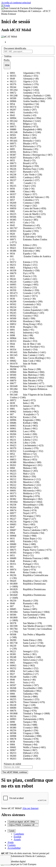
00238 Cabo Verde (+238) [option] (26, 174)
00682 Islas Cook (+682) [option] (25, 360)
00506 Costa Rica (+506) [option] (25, 217)
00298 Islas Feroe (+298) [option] (25, 369)
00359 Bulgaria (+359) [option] (24, 166)
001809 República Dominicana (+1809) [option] (28, 585)
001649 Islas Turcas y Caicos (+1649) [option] (31, 386)
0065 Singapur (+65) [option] (24, 662)
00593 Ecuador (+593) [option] (24, 231)
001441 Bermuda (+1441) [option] (25, 140)
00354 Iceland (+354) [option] (23, 349)
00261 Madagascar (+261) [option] (26, 465)
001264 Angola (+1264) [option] (24, 90)
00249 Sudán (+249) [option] (23, 676)
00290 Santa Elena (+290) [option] (26, 640)
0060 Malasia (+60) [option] (23, 468)
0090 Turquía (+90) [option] (23, 722)
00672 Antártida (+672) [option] (25, 92)
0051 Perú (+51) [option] (22, 555)
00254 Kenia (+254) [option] (23, 417)
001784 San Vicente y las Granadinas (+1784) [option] (31, 630)
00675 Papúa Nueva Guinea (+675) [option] (30, 549)
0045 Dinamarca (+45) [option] (25, 225)
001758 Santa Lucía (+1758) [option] (26, 643)
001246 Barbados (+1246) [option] (25, 132)
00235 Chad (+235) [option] (23, 185)
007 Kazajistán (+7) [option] (24, 414)
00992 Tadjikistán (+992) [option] (25, 691)
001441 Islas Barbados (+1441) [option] (28, 352)
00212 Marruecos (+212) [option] (25, 479)
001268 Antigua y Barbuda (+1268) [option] (30, 95)
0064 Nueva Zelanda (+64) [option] (27, 533)
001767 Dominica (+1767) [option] (25, 228)
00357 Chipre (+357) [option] (23, 194)
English (17, 836)
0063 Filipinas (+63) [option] (23, 267)
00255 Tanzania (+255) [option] (24, 699)
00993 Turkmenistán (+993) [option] (27, 719)
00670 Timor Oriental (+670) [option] (27, 702)
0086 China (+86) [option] (22, 191)
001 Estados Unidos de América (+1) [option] (30, 258)
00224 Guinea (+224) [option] (23, 307)
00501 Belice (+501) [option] (23, 135)
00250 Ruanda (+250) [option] (24, 600)
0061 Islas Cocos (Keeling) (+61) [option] (30, 358)
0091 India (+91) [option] (22, 329)
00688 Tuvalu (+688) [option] (23, 724)
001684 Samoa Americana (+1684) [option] (29, 612)
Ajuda (10, 842)
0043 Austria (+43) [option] (23, 115)
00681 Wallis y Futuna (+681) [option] (28, 747)
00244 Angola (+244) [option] (24, 87)
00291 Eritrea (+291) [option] (23, 245)
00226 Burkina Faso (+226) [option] (27, 169)
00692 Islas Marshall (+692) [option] (27, 377)
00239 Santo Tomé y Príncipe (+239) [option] (27, 647)
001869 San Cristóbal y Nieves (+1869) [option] (28, 619)
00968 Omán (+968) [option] (23, 535)
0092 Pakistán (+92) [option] (23, 541)
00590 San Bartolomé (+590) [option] (27, 614)
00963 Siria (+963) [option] (22, 665)
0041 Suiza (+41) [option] (22, 682)
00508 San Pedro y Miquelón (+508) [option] (27, 636)
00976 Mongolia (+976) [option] (25, 496)
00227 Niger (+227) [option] (23, 518)
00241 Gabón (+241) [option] (23, 279)
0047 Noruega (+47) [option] (24, 527)
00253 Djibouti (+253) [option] (24, 753)
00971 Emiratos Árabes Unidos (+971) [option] (28, 241)
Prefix (7, 60)
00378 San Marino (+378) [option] (26, 623)
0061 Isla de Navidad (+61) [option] (27, 346)
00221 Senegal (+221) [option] (24, 651)
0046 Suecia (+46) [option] (23, 679)
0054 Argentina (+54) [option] (24, 104)
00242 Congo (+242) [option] (23, 205)
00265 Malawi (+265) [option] (24, 470)
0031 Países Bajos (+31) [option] (25, 538)
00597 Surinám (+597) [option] (24, 685)
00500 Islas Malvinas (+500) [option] (27, 375)
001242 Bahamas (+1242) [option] (25, 121)
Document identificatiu (15, 48)
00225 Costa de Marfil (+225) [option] (28, 214)
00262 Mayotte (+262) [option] (24, 487)
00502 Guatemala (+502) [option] (25, 304)
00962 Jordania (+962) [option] (24, 411)
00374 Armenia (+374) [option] (24, 106)
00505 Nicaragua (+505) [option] (25, 516)
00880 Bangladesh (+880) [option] (26, 129)
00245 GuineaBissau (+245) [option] (27, 312)
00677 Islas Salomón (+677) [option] (27, 383)
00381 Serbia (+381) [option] (23, 654)
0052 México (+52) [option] (23, 454)
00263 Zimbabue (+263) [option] (25, 758)
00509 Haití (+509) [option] (22, 318)
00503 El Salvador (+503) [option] (26, 236)
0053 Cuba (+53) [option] (22, 222)
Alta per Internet (30, 808)
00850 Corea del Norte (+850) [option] (28, 208)
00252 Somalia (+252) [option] (24, 668)
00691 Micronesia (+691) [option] (25, 490)
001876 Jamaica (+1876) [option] (24, 406)
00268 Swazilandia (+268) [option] (26, 688)
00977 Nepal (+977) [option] (23, 513)
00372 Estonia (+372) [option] (24, 262)
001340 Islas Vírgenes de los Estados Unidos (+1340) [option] (30, 396)
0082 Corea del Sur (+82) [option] (26, 211)
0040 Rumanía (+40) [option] (24, 603)
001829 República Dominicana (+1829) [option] (28, 590)
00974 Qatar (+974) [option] (23, 569)
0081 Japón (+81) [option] (22, 408)
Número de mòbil (12, 764)
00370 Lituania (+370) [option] (24, 448)
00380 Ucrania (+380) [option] (24, 727)
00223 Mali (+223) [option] (22, 473)
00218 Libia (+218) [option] (22, 442)
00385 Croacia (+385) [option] (24, 219)
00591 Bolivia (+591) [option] (23, 152)
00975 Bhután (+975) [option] (23, 143)
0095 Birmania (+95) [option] (24, 149)
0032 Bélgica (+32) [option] (23, 123)
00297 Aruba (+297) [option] (23, 109)
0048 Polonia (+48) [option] (23, 561)
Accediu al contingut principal (16, 2)
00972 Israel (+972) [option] (23, 400)
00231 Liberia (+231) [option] (23, 439)
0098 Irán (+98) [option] (21, 335)
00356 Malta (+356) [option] (23, 476)
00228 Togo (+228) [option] (22, 705)
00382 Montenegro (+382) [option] (26, 499)
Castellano (19, 834)
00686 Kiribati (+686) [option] (24, 423)
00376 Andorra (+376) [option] (24, 84)
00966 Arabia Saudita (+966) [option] (27, 101)
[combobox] (7, 65)
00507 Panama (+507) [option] (24, 547)
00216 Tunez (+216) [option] (23, 716)
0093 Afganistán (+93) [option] (25, 73)
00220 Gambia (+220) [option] (24, 281)
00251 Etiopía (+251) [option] (23, 265)
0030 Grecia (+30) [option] (23, 298)
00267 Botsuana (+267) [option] (25, 157)
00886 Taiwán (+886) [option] (24, 696)
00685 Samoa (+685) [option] (23, 609)
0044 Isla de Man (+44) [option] (25, 344)
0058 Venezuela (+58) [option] (24, 741)
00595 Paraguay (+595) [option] (25, 552)
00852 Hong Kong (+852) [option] (26, 324)
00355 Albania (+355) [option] (24, 75)
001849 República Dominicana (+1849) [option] (28, 596)
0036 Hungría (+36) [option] (23, 327)
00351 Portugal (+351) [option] (24, 564)
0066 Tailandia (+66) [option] (24, 693)
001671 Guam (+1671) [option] (24, 296)
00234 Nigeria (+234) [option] (24, 521)
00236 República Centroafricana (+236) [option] (29, 576)
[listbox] (28, 416)
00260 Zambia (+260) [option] (24, 755)
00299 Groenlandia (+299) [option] (26, 301)
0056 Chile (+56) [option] (22, 188)
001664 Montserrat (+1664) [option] (26, 502)
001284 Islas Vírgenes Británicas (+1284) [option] (28, 390)
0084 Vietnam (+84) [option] (23, 744)
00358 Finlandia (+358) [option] (25, 270)
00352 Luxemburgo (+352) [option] (26, 451)
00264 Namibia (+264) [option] (24, 507)
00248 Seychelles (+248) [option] (25, 657)
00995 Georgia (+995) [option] (24, 284)
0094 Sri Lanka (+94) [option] (24, 671)
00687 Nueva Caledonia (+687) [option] (28, 530)
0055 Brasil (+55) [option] (22, 160)
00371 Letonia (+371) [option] (24, 437)
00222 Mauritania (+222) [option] (25, 485)
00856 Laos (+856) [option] (22, 431)
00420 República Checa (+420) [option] (28, 581)
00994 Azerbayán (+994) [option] (25, 118)
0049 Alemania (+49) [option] (24, 78)
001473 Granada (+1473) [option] (25, 293)
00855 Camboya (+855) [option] (25, 177)
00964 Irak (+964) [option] (22, 338)
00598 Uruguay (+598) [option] (24, 733)
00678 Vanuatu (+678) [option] (24, 739)
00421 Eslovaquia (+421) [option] (25, 248)
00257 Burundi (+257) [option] (24, 171)
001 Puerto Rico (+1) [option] (25, 566)
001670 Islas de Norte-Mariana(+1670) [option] (23, 365)
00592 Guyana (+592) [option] (24, 315)
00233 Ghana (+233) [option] (23, 287)
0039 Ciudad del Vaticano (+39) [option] (29, 197)
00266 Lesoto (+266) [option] (23, 434)
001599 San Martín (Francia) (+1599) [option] (31, 626)
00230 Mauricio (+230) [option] (24, 482)
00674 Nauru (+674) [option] (23, 510)
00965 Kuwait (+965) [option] (24, 425)
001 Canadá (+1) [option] (23, 183)
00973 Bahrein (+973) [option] (24, 126)
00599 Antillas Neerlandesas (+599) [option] (31, 98)
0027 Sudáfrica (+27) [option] (24, 674)
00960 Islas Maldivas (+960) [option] (27, 372)
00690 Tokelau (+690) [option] (24, 707)
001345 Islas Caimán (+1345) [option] (27, 355)
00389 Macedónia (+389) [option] (25, 462)
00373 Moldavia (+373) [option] (25, 493)
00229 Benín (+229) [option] (23, 138)
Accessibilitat (14, 848)
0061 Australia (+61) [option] (24, 112)
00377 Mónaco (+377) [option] (24, 456)
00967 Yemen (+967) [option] (23, 750)
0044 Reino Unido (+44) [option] (26, 572)
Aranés (17, 839)
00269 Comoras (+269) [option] (24, 202)
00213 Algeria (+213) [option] (24, 81)
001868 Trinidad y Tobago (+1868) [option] (30, 713)
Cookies (11, 845)
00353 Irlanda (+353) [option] (23, 341)
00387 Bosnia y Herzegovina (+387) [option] (31, 154)
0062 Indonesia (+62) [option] (24, 332)
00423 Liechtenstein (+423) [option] (26, 445)
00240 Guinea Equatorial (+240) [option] (29, 310)
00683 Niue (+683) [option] (22, 524)
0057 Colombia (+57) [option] (24, 200)
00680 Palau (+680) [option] (23, 544)
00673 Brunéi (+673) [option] (23, 163)
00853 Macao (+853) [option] (23, 459)
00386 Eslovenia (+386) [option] (25, 250)
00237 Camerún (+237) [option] (24, 180)
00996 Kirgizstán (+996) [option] (25, 420)
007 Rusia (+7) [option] (22, 606)
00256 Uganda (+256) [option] (24, 730)
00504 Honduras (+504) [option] (25, 321)
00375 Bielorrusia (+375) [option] (25, 146)
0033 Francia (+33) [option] (23, 276)
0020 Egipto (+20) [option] (23, 233)
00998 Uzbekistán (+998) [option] (25, 736)
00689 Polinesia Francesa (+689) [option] (29, 558)
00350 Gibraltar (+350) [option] (24, 290)
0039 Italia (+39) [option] (22, 403)
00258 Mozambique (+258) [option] (26, 504)
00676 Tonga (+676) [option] (23, 710)
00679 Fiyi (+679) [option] (22, 273)
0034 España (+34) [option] (23, 253)
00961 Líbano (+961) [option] (23, 428)
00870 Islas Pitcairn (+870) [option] (26, 380)
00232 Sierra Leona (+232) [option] (26, 660)
